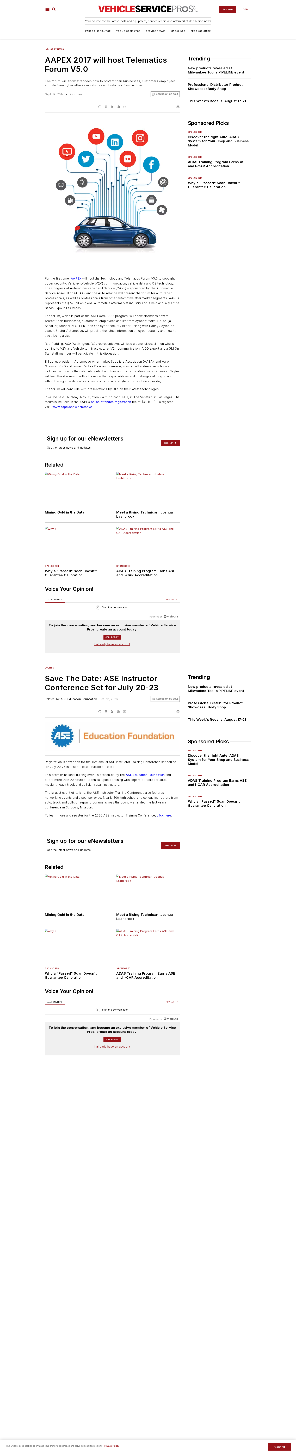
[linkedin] (106, 107)
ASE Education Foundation (79, 699)
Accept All (279, 1447)
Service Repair (155, 31)
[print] (178, 107)
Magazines (178, 31)
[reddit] (118, 107)
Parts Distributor (98, 31)
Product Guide (201, 31)
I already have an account (112, 644)
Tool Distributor (128, 31)
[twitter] (112, 107)
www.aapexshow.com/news (72, 407)
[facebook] (100, 107)
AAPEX (76, 278)
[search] (54, 9)
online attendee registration (111, 402)
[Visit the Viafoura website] (170, 616)
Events (49, 667)
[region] (112, 608)
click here (164, 822)
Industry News (54, 49)
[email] (124, 107)
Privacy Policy (111, 1446)
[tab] (55, 599)
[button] (47, 9)
